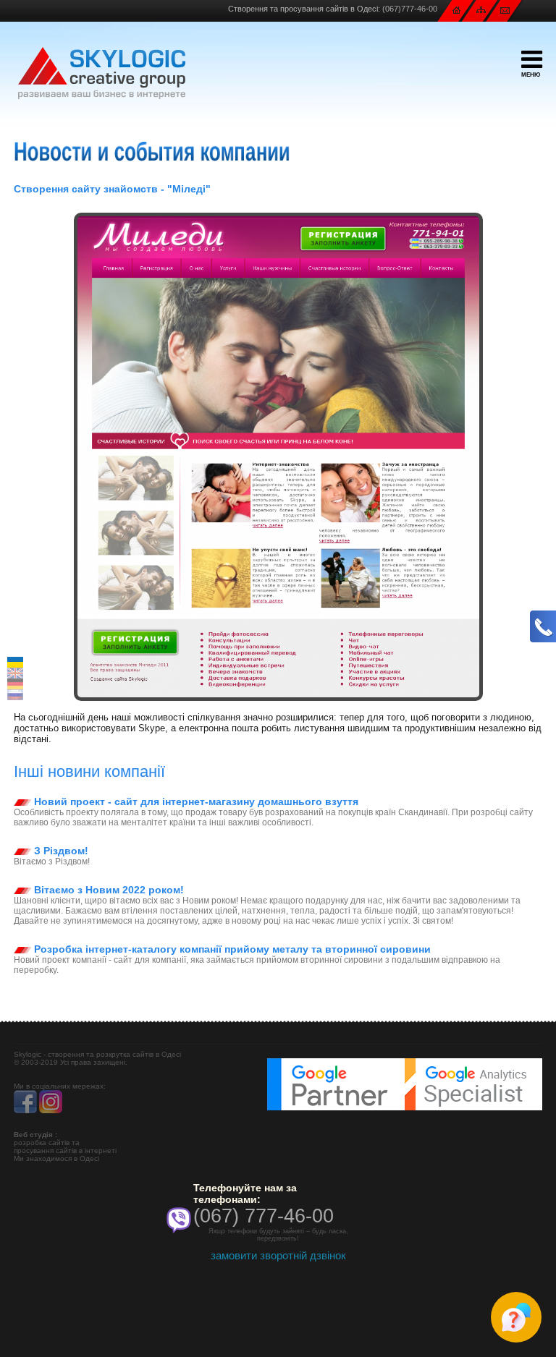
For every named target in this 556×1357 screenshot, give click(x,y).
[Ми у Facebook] (25, 1111)
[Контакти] (505, 10)
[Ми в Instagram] (50, 1111)
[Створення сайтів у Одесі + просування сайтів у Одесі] (102, 73)
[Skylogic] (456, 10)
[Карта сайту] (481, 9)
